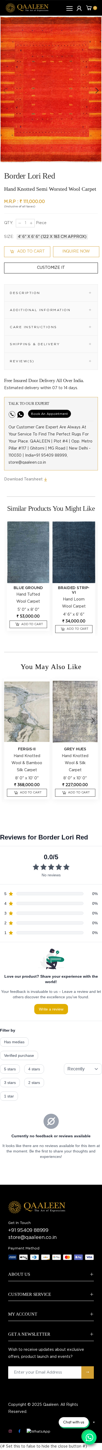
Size (9, 237)
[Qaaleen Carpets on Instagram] (10, 1431)
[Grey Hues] (75, 711)
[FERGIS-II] (27, 711)
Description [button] (25, 293)
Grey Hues (75, 749)
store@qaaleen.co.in (32, 1237)
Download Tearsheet (24, 479)
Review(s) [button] (22, 361)
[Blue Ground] (28, 552)
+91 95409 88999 (28, 1230)
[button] (96, 90)
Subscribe (87, 1372)
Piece (41, 223)
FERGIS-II (27, 749)
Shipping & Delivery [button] (35, 344)
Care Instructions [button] (33, 327)
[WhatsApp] (38, 1431)
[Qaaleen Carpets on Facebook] (19, 1431)
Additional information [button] (40, 310)
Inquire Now (76, 251)
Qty (8, 223)
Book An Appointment (49, 413)
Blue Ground (28, 588)
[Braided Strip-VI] (73, 552)
